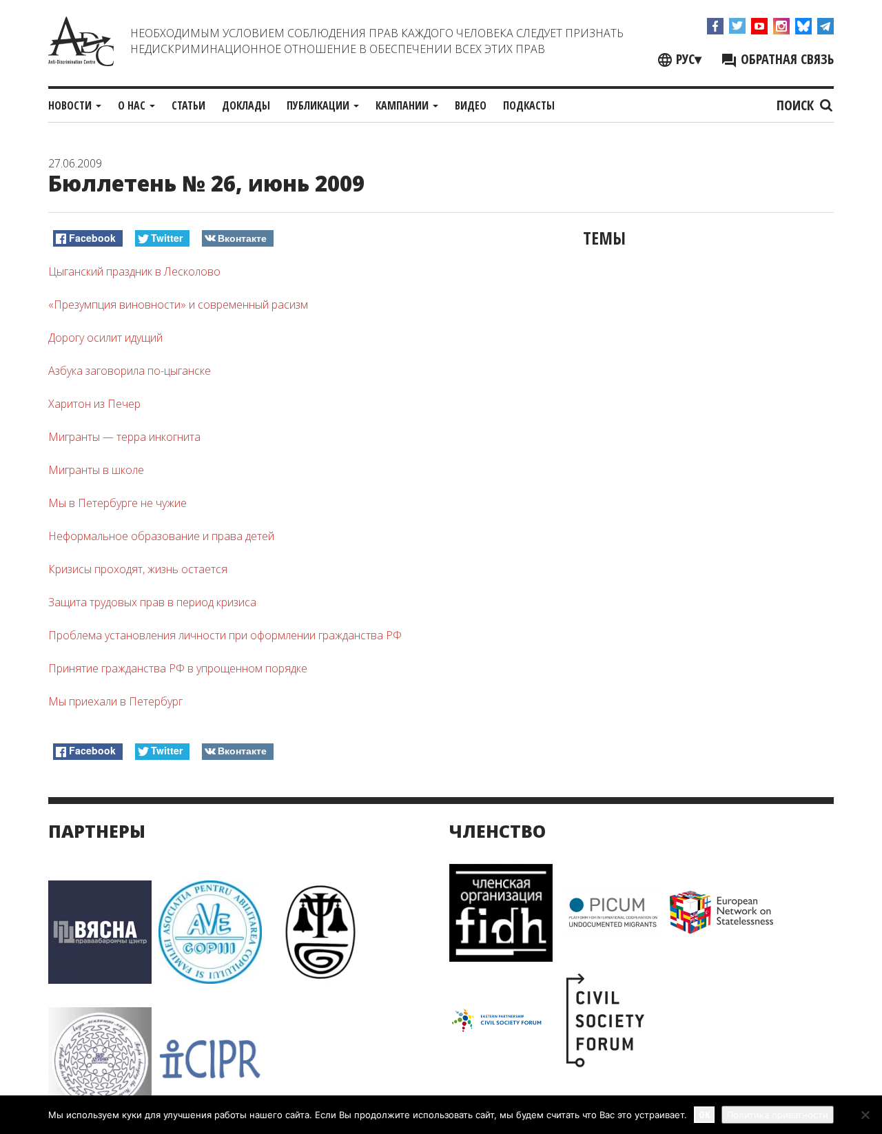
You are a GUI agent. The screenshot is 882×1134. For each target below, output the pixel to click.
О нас (133, 105)
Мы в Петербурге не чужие (117, 503)
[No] (865, 1115)
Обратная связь (785, 59)
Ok (704, 1114)
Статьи (188, 105)
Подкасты (529, 105)
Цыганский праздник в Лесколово (134, 271)
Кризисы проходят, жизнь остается (137, 569)
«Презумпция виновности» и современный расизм (178, 304)
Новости (71, 105)
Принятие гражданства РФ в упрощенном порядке (177, 668)
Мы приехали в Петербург (115, 701)
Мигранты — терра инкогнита (124, 436)
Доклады (246, 105)
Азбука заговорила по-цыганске (129, 370)
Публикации (319, 105)
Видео (470, 105)
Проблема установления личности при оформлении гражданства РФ (225, 635)
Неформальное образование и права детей (161, 536)
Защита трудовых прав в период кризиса (152, 602)
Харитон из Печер (94, 403)
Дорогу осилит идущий (105, 337)
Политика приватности (777, 1114)
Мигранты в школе (96, 469)
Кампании (403, 105)
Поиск (797, 105)
